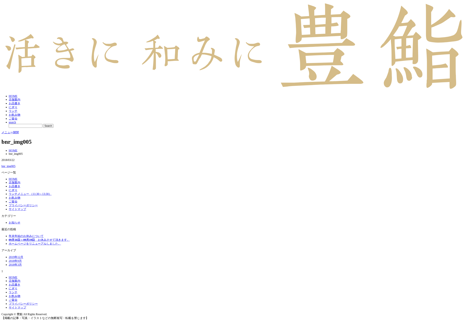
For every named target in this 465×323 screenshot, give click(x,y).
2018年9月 (15, 260)
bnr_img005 (8, 166)
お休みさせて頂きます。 (39, 239)
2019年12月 (16, 257)
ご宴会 (13, 118)
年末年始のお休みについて (26, 236)
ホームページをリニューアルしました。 (35, 243)
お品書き (14, 103)
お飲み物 (14, 114)
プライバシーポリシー (23, 205)
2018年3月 (15, 264)
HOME (13, 96)
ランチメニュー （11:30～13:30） (30, 193)
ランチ (13, 111)
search (12, 122)
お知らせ (14, 222)
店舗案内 (14, 99)
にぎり (13, 107)
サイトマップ (17, 209)
